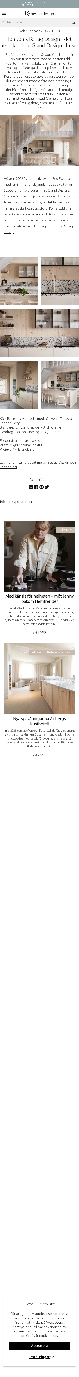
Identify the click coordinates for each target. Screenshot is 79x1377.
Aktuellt (66, 530)
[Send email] (31, 487)
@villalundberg (23, 449)
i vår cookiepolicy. (45, 1336)
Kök (22, 31)
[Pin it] (42, 487)
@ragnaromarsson (28, 441)
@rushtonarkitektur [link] (27, 445)
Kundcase (33, 31)
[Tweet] (47, 487)
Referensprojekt (59, 652)
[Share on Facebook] (36, 487)
